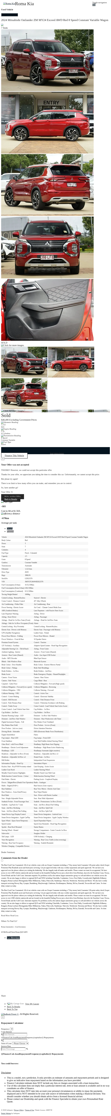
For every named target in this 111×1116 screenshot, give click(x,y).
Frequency (5, 1029)
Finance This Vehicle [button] (14, 455)
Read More (5, 915)
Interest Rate (6, 1046)
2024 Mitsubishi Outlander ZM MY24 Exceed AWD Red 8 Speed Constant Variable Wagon (54, 20)
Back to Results (10, 499)
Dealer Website (6, 1113)
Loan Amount (6, 1032)
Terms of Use (29, 1110)
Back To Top (12, 1009)
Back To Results (13, 1007)
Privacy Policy (19, 1110)
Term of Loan (6, 1043)
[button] (55, 1072)
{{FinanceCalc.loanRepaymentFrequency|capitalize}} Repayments (27, 1037)
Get (13, 938)
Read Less (14, 915)
